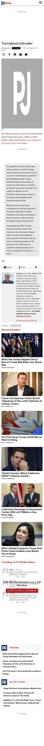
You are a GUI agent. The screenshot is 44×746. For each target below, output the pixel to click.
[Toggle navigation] (40, 3)
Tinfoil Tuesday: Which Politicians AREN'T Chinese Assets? (20, 474)
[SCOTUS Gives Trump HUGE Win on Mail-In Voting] (22, 422)
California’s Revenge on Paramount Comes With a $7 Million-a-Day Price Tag (21, 512)
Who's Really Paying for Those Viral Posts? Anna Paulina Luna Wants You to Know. (21, 551)
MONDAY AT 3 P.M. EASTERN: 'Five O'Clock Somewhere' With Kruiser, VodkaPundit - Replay (22, 703)
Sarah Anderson (7, 367)
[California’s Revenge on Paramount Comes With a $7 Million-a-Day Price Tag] (22, 494)
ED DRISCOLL (16, 326)
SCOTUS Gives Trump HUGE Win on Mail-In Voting (21, 438)
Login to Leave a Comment (22, 591)
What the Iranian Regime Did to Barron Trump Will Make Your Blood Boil (21, 362)
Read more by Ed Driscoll (27, 320)
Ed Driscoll (6, 48)
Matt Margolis (7, 406)
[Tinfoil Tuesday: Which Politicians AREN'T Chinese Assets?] (22, 458)
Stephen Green (7, 517)
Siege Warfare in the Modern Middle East (22, 688)
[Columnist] (8, 278)
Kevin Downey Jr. (8, 479)
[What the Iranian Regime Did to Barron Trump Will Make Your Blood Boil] (22, 344)
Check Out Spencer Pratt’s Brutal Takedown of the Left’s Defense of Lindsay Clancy (21, 401)
